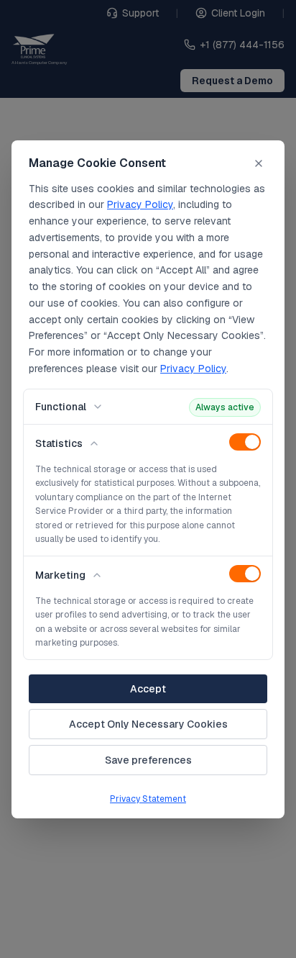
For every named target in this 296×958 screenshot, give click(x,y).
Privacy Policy (140, 204)
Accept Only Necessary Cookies (148, 724)
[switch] (245, 442)
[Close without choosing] (258, 163)
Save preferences (148, 760)
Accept (148, 688)
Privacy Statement (148, 799)
